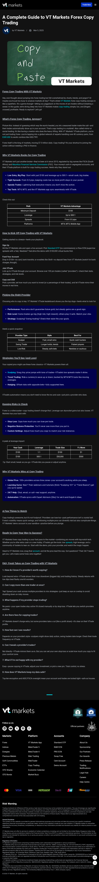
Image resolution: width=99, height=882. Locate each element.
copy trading (64, 107)
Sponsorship (85, 747)
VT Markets (66, 101)
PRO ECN (58, 752)
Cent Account (59, 761)
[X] (17, 728)
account (36, 551)
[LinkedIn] (4, 728)
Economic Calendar (36, 770)
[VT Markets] (12, 4)
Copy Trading (33, 765)
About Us (83, 742)
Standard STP (54, 248)
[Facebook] (23, 728)
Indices (5, 747)
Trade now (86, 5)
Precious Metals (9, 756)
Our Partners (85, 752)
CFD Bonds (7, 774)
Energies (6, 752)
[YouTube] (11, 728)
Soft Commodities (10, 761)
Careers (83, 777)
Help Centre (84, 782)
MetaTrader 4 (33, 752)
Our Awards (85, 756)
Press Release (86, 761)
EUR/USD (6, 137)
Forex (4, 742)
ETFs (4, 765)
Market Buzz (33, 774)
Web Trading (33, 756)
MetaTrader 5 (33, 747)
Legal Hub (84, 773)
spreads (69, 542)
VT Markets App (35, 742)
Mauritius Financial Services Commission (30, 164)
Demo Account (60, 765)
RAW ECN (58, 747)
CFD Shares (7, 770)
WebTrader (32, 761)
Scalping (12, 372)
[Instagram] (29, 728)
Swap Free (58, 756)
